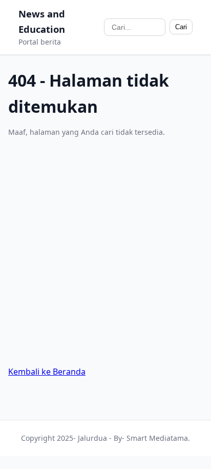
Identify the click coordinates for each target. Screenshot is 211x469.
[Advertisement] (105, 251)
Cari (181, 27)
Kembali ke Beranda (47, 371)
